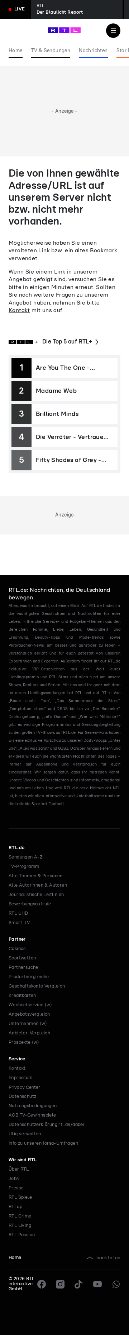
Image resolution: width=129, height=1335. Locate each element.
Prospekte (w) (24, 1042)
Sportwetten (22, 958)
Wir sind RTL (23, 1160)
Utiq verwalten (25, 1134)
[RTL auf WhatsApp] (116, 1284)
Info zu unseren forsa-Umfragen (43, 1143)
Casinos (17, 948)
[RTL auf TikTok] (79, 1284)
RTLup (15, 1207)
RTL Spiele (20, 1197)
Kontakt (19, 310)
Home (15, 1257)
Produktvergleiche (29, 977)
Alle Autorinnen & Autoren (38, 885)
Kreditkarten (22, 995)
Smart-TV (19, 923)
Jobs (14, 1178)
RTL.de (16, 848)
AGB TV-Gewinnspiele (32, 1115)
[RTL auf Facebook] (41, 1284)
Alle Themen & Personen (36, 876)
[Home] (64, 30)
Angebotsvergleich (29, 1014)
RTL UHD (18, 913)
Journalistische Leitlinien (36, 894)
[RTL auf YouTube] (97, 1284)
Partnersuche (23, 967)
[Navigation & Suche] (113, 30)
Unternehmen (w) (28, 1023)
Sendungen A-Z (26, 857)
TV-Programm (24, 866)
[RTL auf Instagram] (60, 1284)
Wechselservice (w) (30, 1005)
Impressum (21, 1077)
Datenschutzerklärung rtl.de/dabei (46, 1124)
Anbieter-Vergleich (29, 1033)
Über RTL (19, 1169)
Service (17, 1059)
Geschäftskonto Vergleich (37, 986)
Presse (16, 1188)
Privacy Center (24, 1087)
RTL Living (20, 1225)
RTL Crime (20, 1216)
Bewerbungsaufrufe (30, 904)
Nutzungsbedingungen (33, 1106)
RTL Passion (22, 1235)
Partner (17, 939)
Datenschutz (22, 1096)
